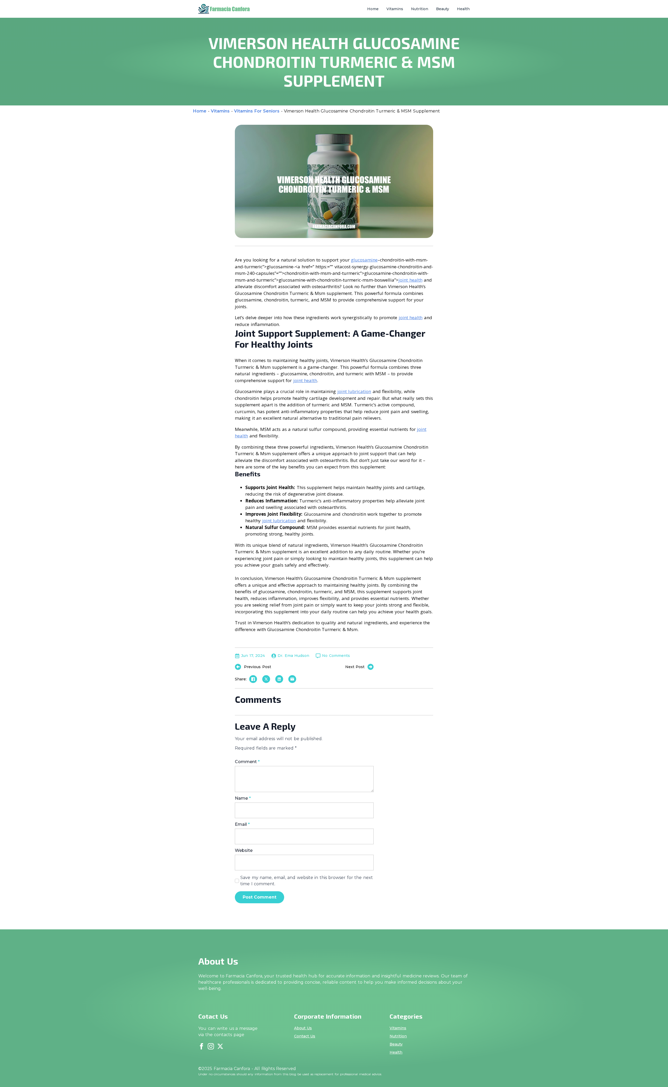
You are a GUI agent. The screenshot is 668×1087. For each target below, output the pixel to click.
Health (463, 9)
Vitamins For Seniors (256, 111)
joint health (410, 280)
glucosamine (364, 260)
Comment (247, 762)
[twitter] (220, 1046)
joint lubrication (354, 391)
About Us (303, 1028)
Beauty (442, 9)
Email (242, 824)
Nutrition (419, 9)
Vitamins (394, 9)
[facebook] (201, 1046)
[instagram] (211, 1046)
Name (243, 798)
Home (373, 9)
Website (244, 850)
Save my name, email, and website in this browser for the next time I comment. (306, 880)
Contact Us (304, 1036)
